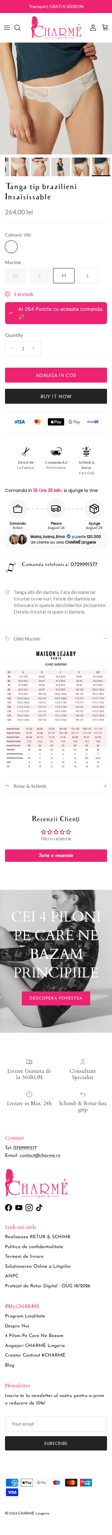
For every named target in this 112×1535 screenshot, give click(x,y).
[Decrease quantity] (10, 348)
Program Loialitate (25, 1316)
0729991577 (84, 564)
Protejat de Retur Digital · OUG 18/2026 (47, 1286)
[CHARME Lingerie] (56, 27)
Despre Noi (17, 1326)
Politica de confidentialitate (34, 1247)
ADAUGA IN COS (56, 375)
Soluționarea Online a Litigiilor (38, 1266)
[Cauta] (20, 27)
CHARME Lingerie (33, 1513)
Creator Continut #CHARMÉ (35, 1355)
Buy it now (56, 396)
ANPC (11, 1276)
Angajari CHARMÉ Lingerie (35, 1346)
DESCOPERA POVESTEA (56, 998)
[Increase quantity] (35, 348)
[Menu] (7, 27)
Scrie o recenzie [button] (56, 855)
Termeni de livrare (24, 1256)
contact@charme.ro (40, 1155)
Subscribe (56, 1443)
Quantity (14, 335)
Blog (9, 1365)
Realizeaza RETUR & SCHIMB (37, 1237)
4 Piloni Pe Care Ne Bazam (34, 1336)
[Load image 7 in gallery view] (56, 98)
